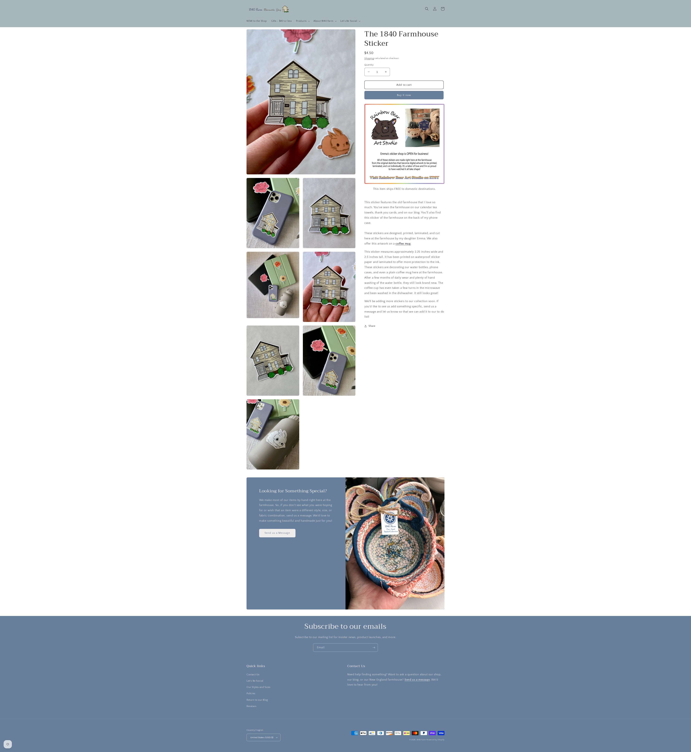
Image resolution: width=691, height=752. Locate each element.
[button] (302, 21)
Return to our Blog (257, 700)
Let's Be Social (255, 680)
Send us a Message (277, 532)
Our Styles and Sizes (258, 687)
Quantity (369, 64)
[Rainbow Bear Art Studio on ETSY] (404, 183)
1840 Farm (421, 740)
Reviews (251, 706)
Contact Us (253, 674)
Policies (251, 693)
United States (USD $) (261, 737)
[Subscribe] (374, 647)
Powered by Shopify (435, 740)
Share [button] (372, 326)
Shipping (369, 58)
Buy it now (404, 95)
